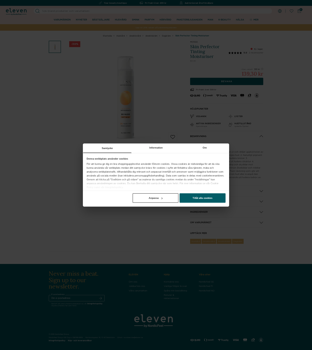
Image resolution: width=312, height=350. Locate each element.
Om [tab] (205, 147)
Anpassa (154, 198)
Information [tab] (156, 147)
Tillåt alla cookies (202, 198)
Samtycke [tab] (107, 148)
